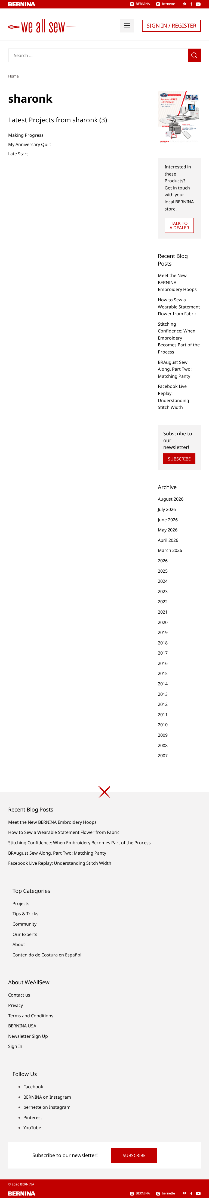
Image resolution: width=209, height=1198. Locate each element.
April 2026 (168, 540)
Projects (21, 903)
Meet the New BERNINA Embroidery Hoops (52, 822)
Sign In (15, 1046)
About (19, 944)
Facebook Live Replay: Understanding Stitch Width (59, 863)
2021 (163, 612)
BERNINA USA (22, 1026)
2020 (163, 622)
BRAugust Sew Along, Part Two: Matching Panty (175, 369)
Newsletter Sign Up (28, 1036)
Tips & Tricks (25, 914)
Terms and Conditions (30, 1016)
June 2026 (168, 520)
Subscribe (179, 459)
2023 (163, 591)
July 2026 (167, 509)
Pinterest (32, 1117)
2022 (163, 602)
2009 (163, 735)
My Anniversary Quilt (29, 144)
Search (194, 55)
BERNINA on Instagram (47, 1097)
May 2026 (167, 530)
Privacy (15, 1005)
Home (13, 76)
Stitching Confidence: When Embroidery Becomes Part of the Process (179, 338)
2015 (163, 673)
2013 (163, 694)
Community (24, 924)
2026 (163, 561)
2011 (163, 715)
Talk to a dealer (179, 225)
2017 (163, 653)
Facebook (33, 1087)
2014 (163, 684)
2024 (163, 581)
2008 (163, 745)
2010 (163, 725)
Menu (127, 25)
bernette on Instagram (46, 1107)
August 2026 (170, 499)
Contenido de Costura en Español (47, 955)
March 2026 (170, 550)
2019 (163, 632)
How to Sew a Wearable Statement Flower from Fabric (179, 307)
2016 (163, 663)
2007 (163, 756)
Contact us (19, 995)
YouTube (32, 1128)
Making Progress (26, 135)
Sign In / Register (171, 25)
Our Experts (25, 934)
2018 (163, 643)
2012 (163, 704)
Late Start (18, 154)
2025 (163, 571)
